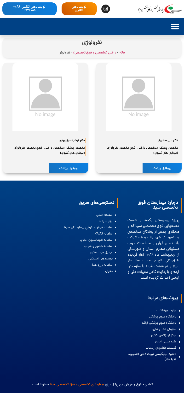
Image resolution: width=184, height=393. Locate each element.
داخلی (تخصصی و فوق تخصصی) (94, 52)
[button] (175, 26)
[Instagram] (105, 9)
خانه (122, 52)
